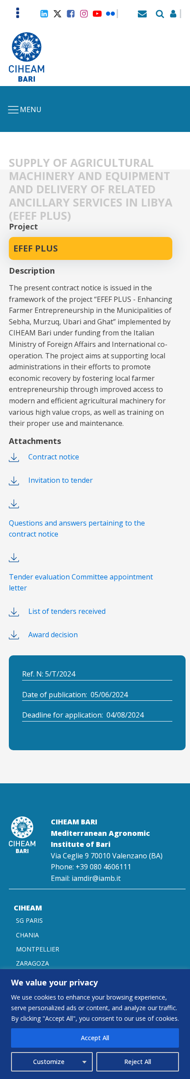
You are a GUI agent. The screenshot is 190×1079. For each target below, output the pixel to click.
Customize (49, 1061)
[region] (95, 1024)
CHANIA (27, 935)
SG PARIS (29, 920)
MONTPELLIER (37, 949)
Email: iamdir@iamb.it (86, 878)
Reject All (137, 1061)
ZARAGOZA (32, 963)
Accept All (95, 1038)
